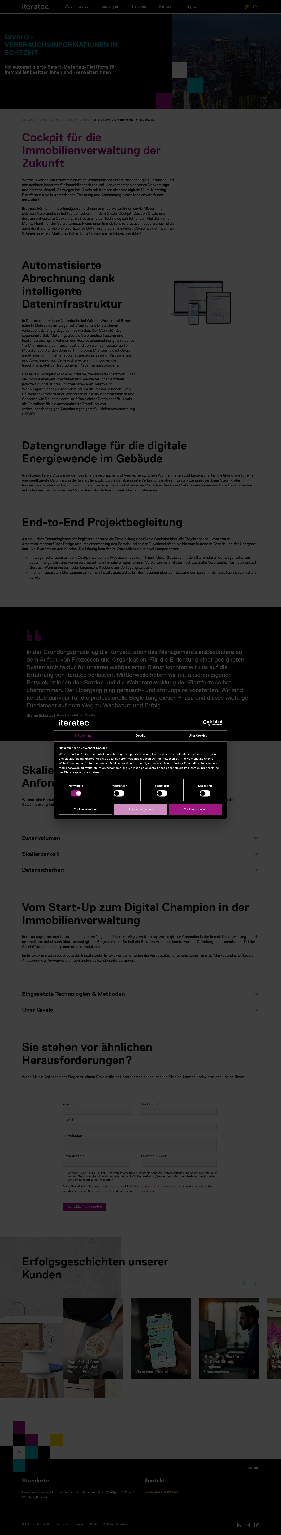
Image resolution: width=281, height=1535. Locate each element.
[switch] (119, 793)
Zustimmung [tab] (83, 735)
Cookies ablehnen (85, 809)
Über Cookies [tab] (198, 735)
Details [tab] (140, 735)
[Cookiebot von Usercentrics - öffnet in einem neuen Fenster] (205, 723)
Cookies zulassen (195, 809)
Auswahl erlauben (140, 809)
